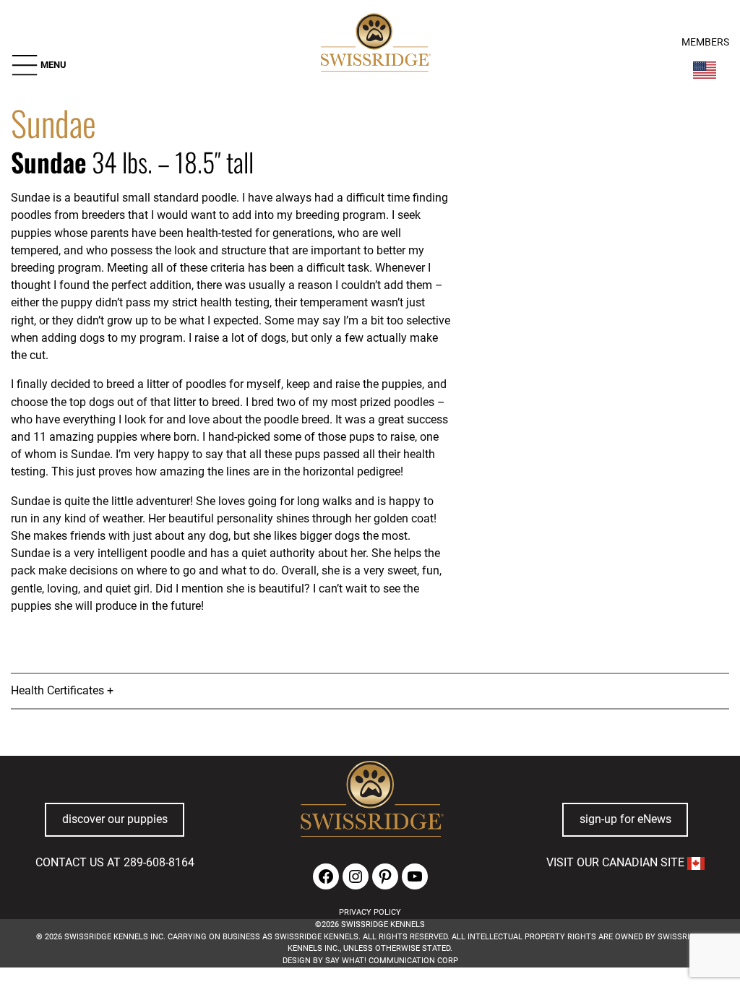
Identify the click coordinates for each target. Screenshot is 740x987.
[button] (38, 65)
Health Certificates (57, 690)
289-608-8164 (159, 862)
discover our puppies (115, 819)
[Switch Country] (704, 70)
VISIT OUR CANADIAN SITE (616, 862)
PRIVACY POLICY (370, 912)
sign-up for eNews (625, 819)
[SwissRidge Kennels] (374, 44)
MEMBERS (705, 42)
